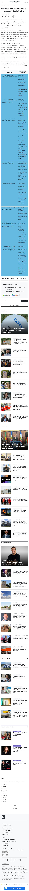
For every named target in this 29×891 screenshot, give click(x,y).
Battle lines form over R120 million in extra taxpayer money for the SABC (20, 417)
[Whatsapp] (9, 860)
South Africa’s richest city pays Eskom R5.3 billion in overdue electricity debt (20, 385)
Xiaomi (4, 797)
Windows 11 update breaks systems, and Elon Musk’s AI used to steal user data (20, 573)
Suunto (5, 795)
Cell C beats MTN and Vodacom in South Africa (20, 489)
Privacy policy (7, 848)
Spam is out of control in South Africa (19, 351)
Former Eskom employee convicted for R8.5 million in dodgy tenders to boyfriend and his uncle (20, 584)
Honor (4, 793)
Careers (5, 845)
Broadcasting (5, 6)
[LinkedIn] (9, 16)
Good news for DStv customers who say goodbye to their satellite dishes (13, 330)
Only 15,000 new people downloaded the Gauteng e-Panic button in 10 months (20, 468)
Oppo (4, 799)
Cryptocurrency (6, 442)
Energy (15, 371)
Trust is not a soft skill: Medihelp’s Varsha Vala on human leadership (20, 396)
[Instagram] (19, 860)
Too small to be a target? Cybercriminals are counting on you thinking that (20, 690)
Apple (4, 786)
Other (4, 801)
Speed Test (6, 834)
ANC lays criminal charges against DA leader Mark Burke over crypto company (13, 446)
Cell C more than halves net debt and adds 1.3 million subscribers (19, 512)
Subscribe (24, 301)
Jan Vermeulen (6, 14)
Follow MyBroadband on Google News (14, 291)
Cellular (15, 497)
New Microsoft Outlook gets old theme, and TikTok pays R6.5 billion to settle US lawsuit (20, 341)
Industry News (17, 360)
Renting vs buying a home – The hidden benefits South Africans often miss (20, 627)
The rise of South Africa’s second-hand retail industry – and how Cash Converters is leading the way (20, 715)
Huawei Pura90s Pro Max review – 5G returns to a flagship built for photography (20, 702)
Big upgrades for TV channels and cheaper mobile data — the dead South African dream (19, 457)
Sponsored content (9, 841)
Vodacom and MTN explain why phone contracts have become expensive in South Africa (20, 407)
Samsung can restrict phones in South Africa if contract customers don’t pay (20, 523)
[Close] (27, 884)
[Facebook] (3, 860)
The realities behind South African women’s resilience (20, 734)
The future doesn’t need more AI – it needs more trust (19, 763)
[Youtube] (16, 860)
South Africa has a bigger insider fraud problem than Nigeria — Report (20, 616)
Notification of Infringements (13, 850)
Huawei (5, 791)
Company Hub (7, 832)
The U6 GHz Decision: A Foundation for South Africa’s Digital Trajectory (20, 595)
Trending (15, 338)
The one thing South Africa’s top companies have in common (19, 363)
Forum (4, 827)
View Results (15, 808)
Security (15, 349)
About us (5, 837)
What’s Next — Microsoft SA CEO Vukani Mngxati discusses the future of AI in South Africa (20, 534)
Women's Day (16, 731)
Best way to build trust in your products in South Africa (20, 479)
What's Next (6, 830)
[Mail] (15, 16)
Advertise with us (8, 839)
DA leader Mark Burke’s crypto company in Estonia (20, 637)
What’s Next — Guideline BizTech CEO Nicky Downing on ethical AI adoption (20, 749)
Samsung (5, 788)
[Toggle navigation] (2, 2)
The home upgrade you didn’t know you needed (19, 677)
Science (15, 602)
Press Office (6, 825)
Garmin (5, 784)
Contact (5, 843)
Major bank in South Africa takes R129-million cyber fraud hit (20, 649)
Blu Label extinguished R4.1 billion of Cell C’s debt (20, 500)
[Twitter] (5, 16)
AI (13, 530)
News (4, 823)
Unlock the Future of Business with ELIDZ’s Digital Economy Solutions (20, 666)
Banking (4, 560)
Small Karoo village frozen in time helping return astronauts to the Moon (20, 605)
